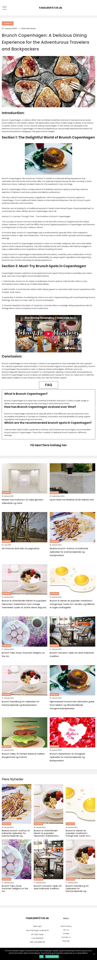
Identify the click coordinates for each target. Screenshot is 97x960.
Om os (66, 930)
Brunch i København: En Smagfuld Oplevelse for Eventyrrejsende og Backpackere (67, 757)
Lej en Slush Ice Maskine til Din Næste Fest (72, 499)
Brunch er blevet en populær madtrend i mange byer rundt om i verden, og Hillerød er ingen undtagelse (72, 604)
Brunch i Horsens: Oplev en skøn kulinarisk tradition (72, 654)
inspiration (6, 493)
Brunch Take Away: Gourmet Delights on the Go (23, 654)
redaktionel (8, 23)
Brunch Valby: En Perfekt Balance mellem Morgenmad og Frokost (23, 755)
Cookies (66, 933)
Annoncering (66, 926)
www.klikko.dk (39, 942)
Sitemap (66, 941)
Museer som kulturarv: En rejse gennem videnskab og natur (22, 501)
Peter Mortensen (29, 28)
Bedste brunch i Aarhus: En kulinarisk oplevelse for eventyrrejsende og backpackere (69, 552)
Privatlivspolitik (52, 956)
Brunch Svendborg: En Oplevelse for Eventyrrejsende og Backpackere (20, 703)
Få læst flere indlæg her (48, 445)
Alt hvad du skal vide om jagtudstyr (21, 548)
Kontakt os (66, 937)
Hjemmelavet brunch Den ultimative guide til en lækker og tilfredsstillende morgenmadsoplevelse (72, 705)
